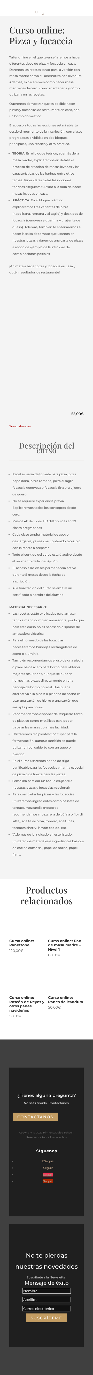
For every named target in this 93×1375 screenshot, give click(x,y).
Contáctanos (35, 1116)
